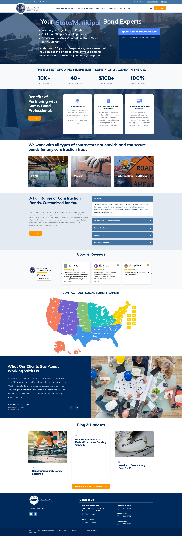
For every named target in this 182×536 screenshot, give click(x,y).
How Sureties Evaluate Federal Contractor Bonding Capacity (90, 442)
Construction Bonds (64, 8)
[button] (65, 8)
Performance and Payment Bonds (107, 221)
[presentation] (71, 407)
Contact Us (125, 8)
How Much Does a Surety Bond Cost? (132, 466)
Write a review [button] (44, 279)
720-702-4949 (90, 522)
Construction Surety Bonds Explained (47, 472)
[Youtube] (162, 2)
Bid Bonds (98, 199)
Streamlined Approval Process (139, 107)
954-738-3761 (125, 516)
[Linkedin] (35, 514)
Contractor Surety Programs (90, 8)
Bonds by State (91, 531)
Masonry (76, 176)
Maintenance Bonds (101, 242)
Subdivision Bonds (101, 228)
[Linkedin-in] (165, 2)
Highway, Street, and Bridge (129, 176)
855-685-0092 (125, 524)
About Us (112, 8)
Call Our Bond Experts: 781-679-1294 (37, 2)
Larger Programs (77, 106)
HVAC (32, 176)
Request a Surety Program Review (91, 486)
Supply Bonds (99, 235)
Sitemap (75, 531)
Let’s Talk (34, 118)
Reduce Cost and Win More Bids (108, 107)
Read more (109, 212)
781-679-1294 (36, 508)
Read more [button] (67, 281)
